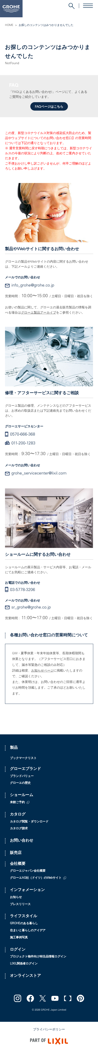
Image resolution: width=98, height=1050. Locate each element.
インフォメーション (27, 890)
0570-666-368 (22, 435)
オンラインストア (25, 976)
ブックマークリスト (23, 758)
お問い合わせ (21, 841)
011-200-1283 (23, 443)
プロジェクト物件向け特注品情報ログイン (38, 956)
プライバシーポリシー (49, 1029)
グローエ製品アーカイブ (38, 312)
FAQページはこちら (49, 107)
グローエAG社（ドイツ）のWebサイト (36, 878)
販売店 (16, 853)
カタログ (18, 815)
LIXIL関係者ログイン (24, 963)
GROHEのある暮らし (24, 923)
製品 (14, 748)
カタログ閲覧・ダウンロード (29, 821)
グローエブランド (25, 769)
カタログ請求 (19, 828)
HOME (9, 25)
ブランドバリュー (22, 776)
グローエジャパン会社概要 (28, 871)
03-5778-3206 (22, 590)
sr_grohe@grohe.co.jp (31, 608)
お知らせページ (42, 670)
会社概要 (18, 864)
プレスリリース (20, 904)
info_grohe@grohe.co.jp (32, 286)
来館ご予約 (17, 802)
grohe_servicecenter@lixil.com (39, 474)
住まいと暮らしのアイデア (28, 930)
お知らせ (16, 897)
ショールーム (21, 795)
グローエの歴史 (20, 783)
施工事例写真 (19, 937)
